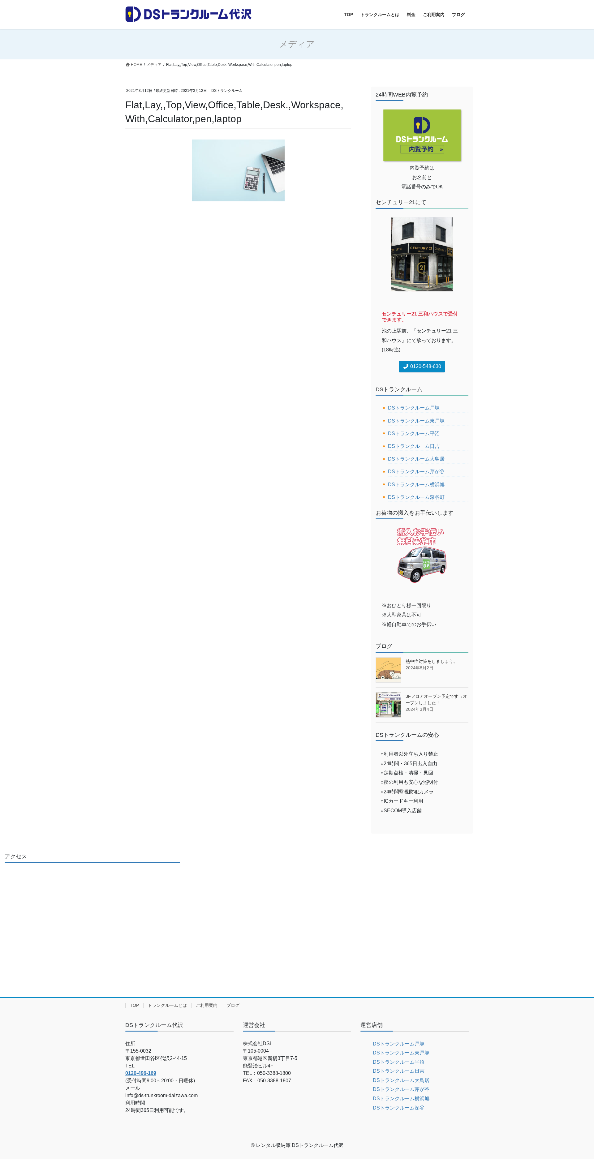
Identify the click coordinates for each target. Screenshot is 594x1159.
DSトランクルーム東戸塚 (416, 420)
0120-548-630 (425, 366)
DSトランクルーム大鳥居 (416, 458)
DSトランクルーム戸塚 (414, 407)
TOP (134, 1005)
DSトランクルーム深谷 (398, 1107)
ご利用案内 (206, 1005)
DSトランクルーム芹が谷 (416, 471)
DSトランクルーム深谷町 (416, 497)
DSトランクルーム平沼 (414, 433)
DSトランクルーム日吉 (414, 446)
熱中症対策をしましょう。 (432, 661)
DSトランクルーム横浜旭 (416, 484)
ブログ (232, 1005)
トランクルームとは (167, 1005)
